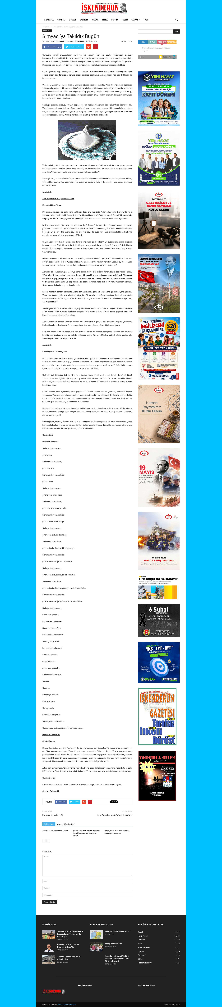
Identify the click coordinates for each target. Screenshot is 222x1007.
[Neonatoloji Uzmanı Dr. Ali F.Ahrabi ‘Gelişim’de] (48, 947)
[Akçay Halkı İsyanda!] (96, 946)
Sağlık (125, 20)
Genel (105, 20)
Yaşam (134, 20)
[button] (176, 20)
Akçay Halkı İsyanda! (113, 944)
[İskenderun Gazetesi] (111, 8)
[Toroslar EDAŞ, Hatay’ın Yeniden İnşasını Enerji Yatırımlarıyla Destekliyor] (48, 934)
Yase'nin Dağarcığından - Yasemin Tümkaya (67, 41)
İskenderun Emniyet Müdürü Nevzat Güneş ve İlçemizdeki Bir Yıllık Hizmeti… (117, 958)
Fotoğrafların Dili (145, 963)
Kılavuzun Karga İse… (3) (52, 815)
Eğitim (114, 20)
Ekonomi (84, 20)
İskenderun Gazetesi (172, 1005)
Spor (146, 20)
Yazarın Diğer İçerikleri (66, 824)
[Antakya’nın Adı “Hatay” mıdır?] (96, 934)
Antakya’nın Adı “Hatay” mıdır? (117, 931)
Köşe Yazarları (57, 27)
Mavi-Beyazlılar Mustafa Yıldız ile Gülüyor (115, 815)
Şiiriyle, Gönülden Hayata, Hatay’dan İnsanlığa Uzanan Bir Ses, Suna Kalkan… (86, 833)
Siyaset (72, 20)
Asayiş (95, 20)
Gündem (61, 20)
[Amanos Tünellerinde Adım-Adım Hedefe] (48, 959)
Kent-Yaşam (143, 936)
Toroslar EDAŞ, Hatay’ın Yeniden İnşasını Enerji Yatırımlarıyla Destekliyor (70, 934)
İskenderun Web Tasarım (67, 1005)
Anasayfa (49, 20)
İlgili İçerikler (49, 824)
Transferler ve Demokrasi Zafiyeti (55, 831)
